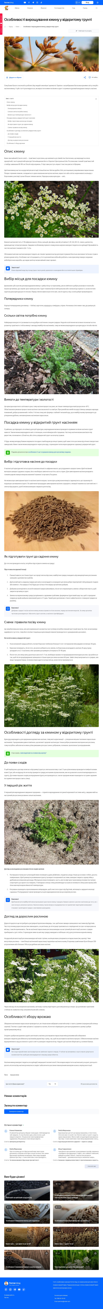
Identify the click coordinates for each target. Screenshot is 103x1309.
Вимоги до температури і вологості (19, 115)
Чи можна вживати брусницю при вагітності (24, 1160)
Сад (73, 8)
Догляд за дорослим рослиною (18, 140)
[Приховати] (96, 99)
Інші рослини (14, 1075)
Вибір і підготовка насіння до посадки (20, 121)
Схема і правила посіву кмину (17, 127)
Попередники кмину (14, 108)
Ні (55, 1084)
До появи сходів (13, 134)
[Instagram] (37, 2)
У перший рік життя (14, 137)
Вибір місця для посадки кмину (17, 105)
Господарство (59, 8)
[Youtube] (25, 2)
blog (8, 3)
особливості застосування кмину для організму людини (49, 452)
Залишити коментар (16, 1111)
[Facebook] (29, 2)
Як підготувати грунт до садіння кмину (20, 124)
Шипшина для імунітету (17, 1142)
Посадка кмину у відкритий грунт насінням (21, 118)
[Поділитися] (85, 77)
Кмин (17, 27)
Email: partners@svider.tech (62, 1301)
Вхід (87, 2)
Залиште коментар (15, 1105)
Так (50, 1084)
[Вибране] (97, 2)
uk (78, 3)
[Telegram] (33, 2)
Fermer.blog (6, 8)
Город (85, 8)
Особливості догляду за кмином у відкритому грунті (24, 131)
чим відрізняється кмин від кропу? (33, 753)
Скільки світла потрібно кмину (18, 111)
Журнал (43, 8)
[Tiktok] (41, 2)
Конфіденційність (9, 1295)
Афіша (17, 8)
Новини (30, 8)
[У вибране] (46, 1184)
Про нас (6, 1297)
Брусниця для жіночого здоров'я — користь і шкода (75, 1142)
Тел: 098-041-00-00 (60, 1298)
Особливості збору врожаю (16, 143)
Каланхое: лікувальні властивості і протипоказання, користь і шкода (78, 1160)
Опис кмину (11, 102)
